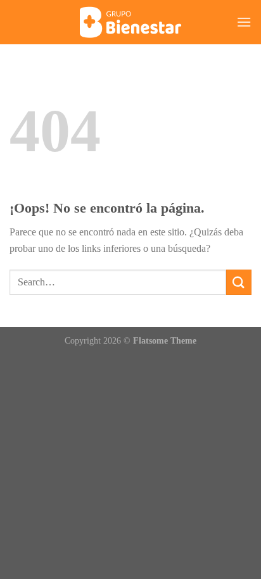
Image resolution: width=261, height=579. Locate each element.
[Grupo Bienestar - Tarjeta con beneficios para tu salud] (130, 22)
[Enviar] (238, 282)
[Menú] (243, 21)
